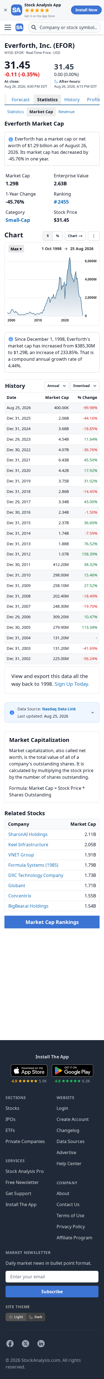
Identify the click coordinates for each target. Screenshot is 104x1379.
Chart (72, 235)
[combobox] (64, 27)
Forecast (21, 100)
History (72, 100)
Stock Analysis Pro (25, 1171)
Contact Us (68, 1204)
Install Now (86, 9)
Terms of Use (70, 1215)
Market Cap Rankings (52, 922)
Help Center (69, 1163)
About (63, 1193)
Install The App (21, 1204)
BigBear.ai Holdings (28, 906)
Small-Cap (18, 220)
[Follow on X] (25, 1343)
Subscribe (52, 1292)
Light (18, 1317)
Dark (38, 1317)
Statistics (47, 100)
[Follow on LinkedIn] (41, 1343)
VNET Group (21, 855)
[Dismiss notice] (5, 10)
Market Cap (41, 111)
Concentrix (19, 896)
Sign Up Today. (72, 684)
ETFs (10, 1130)
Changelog (68, 1130)
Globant (16, 885)
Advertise (66, 1152)
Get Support (18, 1193)
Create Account (73, 1119)
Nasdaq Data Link (59, 708)
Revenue (67, 111)
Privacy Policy (71, 1227)
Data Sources (71, 1141)
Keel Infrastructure (28, 845)
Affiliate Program (74, 1238)
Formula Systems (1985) (33, 865)
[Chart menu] (94, 236)
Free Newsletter (22, 1182)
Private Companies (25, 1141)
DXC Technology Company (35, 875)
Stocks (12, 1108)
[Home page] (20, 27)
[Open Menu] (7, 27)
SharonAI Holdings (28, 834)
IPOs (11, 1119)
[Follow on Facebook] (10, 1343)
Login (62, 1108)
